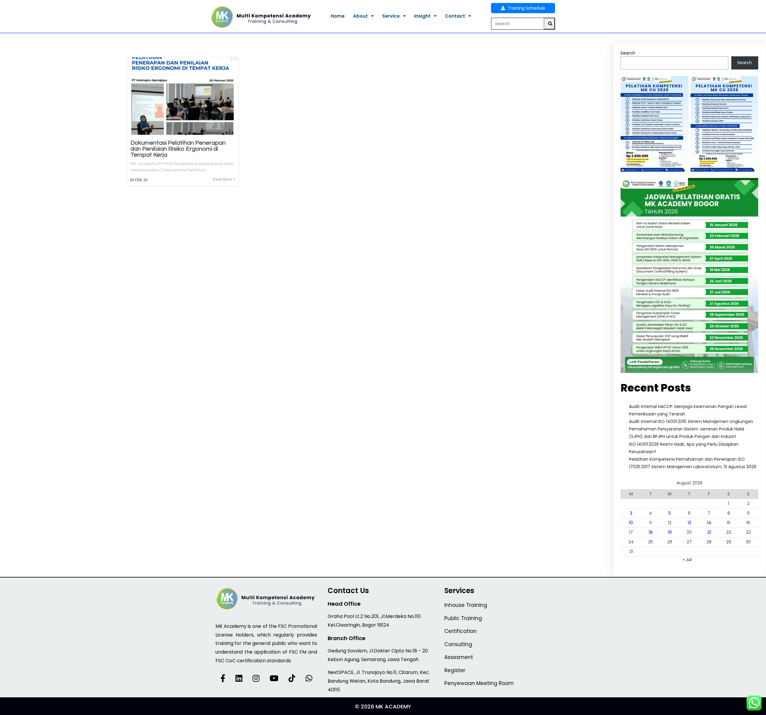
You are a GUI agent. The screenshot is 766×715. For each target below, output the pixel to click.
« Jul (687, 560)
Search (628, 53)
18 (651, 532)
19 (670, 532)
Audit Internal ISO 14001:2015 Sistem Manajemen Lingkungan (691, 421)
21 (709, 532)
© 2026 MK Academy (383, 706)
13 (689, 523)
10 (631, 523)
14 (709, 523)
